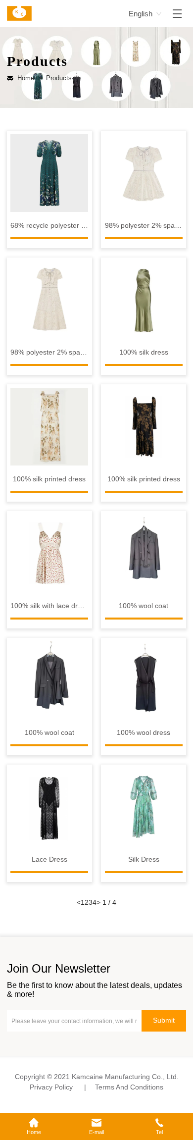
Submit (164, 1020)
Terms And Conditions (129, 1087)
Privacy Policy (51, 1087)
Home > (29, 78)
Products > (61, 78)
